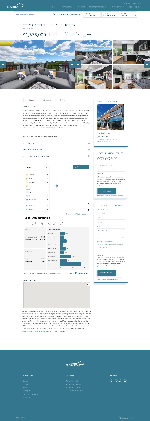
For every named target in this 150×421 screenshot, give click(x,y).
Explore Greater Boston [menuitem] (97, 7)
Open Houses (76, 15)
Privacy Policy (100, 279)
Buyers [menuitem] (25, 384)
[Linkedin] (116, 381)
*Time (98, 234)
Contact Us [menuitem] (139, 7)
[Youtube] (120, 381)
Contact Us (100, 141)
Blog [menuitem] (130, 7)
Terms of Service (111, 279)
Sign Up (141, 4)
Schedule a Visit (118, 205)
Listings (29, 332)
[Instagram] (125, 381)
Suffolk (39, 332)
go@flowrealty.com (75, 384)
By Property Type (109, 15)
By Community (90, 15)
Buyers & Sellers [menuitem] (66, 7)
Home (24, 332)
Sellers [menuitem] (25, 387)
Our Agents (107, 141)
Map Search (63, 15)
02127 (51, 332)
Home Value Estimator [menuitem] (117, 7)
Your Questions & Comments (105, 241)
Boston (45, 332)
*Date (98, 226)
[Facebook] (111, 381)
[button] (54, 15)
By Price (124, 15)
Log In (136, 4)
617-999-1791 (127, 4)
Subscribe (107, 191)
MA (35, 332)
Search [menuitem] (53, 7)
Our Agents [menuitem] (81, 7)
